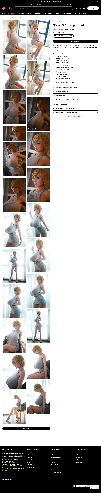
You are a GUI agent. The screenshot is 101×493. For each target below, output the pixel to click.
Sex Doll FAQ (70, 4)
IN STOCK (10, 13)
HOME (3, 13)
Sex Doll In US (79, 457)
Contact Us (4, 4)
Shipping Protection (55, 459)
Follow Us (53, 454)
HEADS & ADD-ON (67, 13)
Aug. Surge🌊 (22, 13)
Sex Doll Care (40, 4)
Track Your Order (13, 4)
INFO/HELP (85, 13)
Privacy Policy (54, 467)
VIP (75, 13)
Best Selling (78, 452)
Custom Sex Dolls (79, 459)
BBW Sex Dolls (79, 454)
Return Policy (54, 462)
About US (53, 452)
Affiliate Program (55, 475)
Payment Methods (61, 4)
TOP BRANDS (47, 13)
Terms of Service (55, 464)
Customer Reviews (31, 4)
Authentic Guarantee (49, 4)
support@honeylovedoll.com (11, 459)
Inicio (4, 17)
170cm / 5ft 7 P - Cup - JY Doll (14, 17)
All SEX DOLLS (37, 13)
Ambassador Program (56, 472)
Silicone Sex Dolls (79, 462)
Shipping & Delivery (55, 457)
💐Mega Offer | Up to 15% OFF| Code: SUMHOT (49, 1)
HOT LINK (29, 13)
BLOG (79, 13)
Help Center (21, 4)
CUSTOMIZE (57, 13)
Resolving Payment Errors (57, 469)
